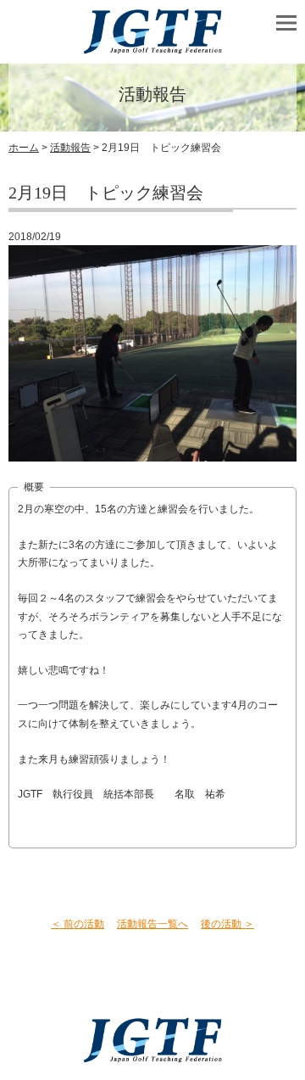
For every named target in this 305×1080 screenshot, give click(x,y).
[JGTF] (152, 46)
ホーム (23, 148)
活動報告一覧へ (152, 924)
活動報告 (70, 148)
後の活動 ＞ (227, 924)
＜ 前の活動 (77, 924)
